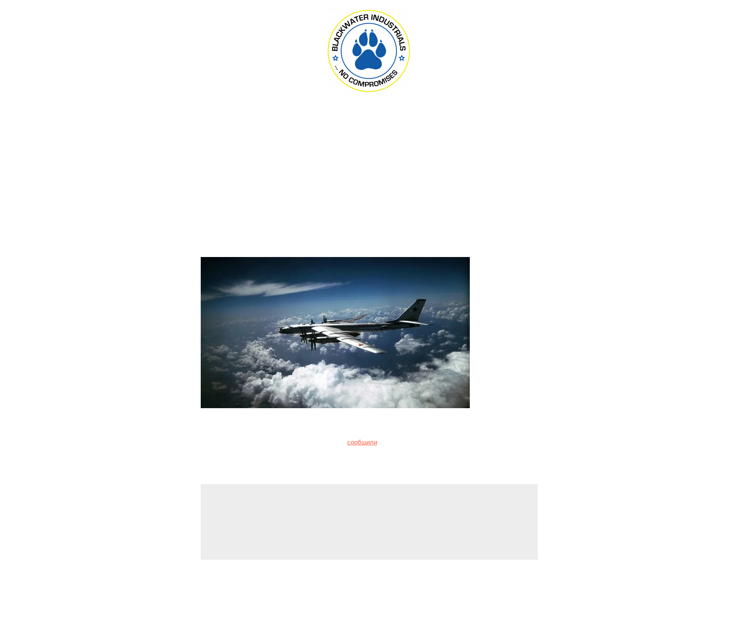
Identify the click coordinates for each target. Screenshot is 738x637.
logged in (275, 524)
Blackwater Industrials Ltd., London (369, 111)
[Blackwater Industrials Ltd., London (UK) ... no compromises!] (369, 51)
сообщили (362, 442)
